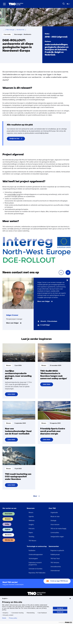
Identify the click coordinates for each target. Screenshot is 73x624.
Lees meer (13, 395)
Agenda (31, 516)
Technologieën (33, 558)
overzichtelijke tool (13, 194)
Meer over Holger (12, 323)
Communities (55, 532)
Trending (31, 536)
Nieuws (31, 512)
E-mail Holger (45, 325)
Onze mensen (55, 524)
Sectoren (8, 535)
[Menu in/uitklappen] (4, 4)
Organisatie (54, 512)
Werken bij (9, 540)
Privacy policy (13, 618)
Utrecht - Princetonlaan (49, 321)
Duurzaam (8, 514)
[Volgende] (68, 272)
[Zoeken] (64, 4)
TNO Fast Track (55, 558)
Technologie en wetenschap (37, 546)
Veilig (7, 524)
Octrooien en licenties (35, 569)
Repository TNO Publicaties (37, 573)
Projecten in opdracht (57, 550)
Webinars (32, 520)
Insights (31, 524)
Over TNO (52, 508)
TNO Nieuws (32, 540)
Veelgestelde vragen (57, 536)
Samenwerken (54, 546)
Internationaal (55, 570)
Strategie (53, 520)
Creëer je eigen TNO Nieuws (59, 581)
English (4, 598)
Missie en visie (55, 516)
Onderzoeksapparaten (36, 554)
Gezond (8, 519)
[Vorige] (61, 272)
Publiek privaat (55, 554)
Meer (35, 496)
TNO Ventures (55, 562)
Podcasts (32, 528)
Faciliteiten (32, 550)
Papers (31, 532)
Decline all (60, 612)
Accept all (60, 608)
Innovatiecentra (56, 566)
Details (4, 618)
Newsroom (31, 508)
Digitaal (7, 529)
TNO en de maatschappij (58, 528)
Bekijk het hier (17, 139)
